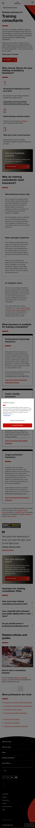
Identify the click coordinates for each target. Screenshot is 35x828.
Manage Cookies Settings (17, 420)
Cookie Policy (6, 415)
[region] (17, 414)
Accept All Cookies (17, 425)
